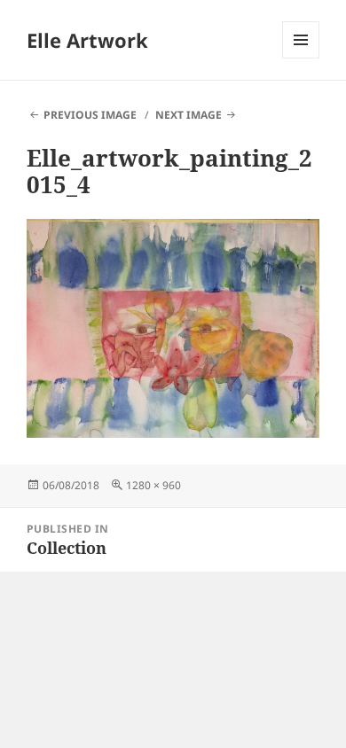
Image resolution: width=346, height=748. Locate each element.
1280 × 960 (153, 485)
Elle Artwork (87, 40)
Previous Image (90, 114)
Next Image (188, 114)
